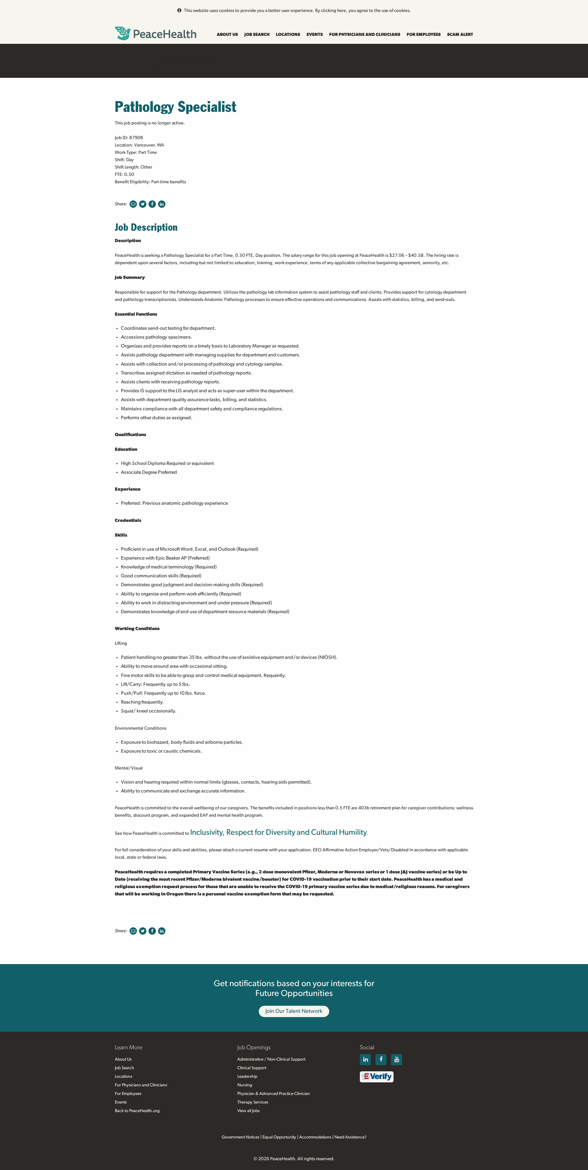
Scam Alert (460, 34)
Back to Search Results (186, 60)
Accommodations (315, 1137)
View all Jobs (248, 1111)
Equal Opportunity (279, 1137)
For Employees (424, 34)
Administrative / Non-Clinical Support (271, 1059)
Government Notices (240, 1137)
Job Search (257, 34)
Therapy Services (252, 1102)
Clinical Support (251, 1068)
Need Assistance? (350, 1137)
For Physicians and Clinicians (364, 34)
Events (315, 34)
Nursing (244, 1085)
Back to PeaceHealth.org (137, 1111)
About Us (227, 34)
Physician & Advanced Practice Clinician (273, 1094)
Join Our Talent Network (294, 1011)
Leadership (247, 1076)
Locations (288, 34)
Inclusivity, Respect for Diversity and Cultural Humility (278, 832)
